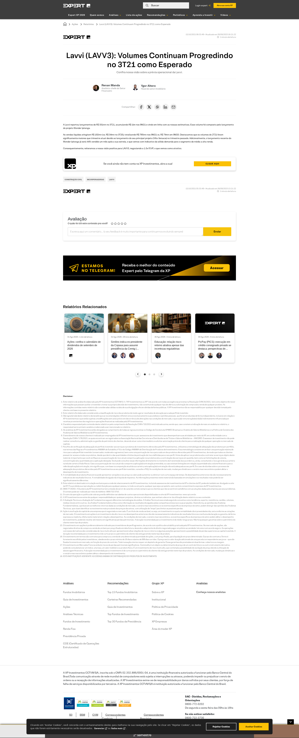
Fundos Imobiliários (74, 592)
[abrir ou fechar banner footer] (290, 722)
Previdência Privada (74, 636)
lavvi (111, 179)
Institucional (159, 599)
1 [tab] (144, 374)
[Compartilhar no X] (149, 107)
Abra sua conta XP (225, 5)
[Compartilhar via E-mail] (173, 107)
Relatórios (88, 24)
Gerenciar (99, 728)
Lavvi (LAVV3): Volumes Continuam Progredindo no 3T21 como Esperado (135, 24)
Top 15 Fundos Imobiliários (122, 592)
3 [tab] (154, 374)
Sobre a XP (158, 592)
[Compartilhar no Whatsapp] (157, 107)
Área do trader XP (162, 629)
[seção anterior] (138, 374)
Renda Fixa (69, 629)
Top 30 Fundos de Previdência (124, 621)
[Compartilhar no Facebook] (141, 107)
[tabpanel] (84, 338)
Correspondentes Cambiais (114, 716)
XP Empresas (159, 621)
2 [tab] (149, 374)
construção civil (73, 179)
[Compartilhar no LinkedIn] (165, 107)
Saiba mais (116, 728)
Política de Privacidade (165, 607)
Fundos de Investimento (76, 621)
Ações (75, 24)
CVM (95, 714)
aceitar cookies (253, 726)
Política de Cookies (163, 614)
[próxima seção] (161, 374)
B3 (70, 714)
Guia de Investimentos (75, 599)
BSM (82, 714)
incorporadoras (95, 179)
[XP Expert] (76, 5)
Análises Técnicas (73, 614)
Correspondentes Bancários (152, 716)
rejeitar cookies (221, 726)
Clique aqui (212, 164)
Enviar (217, 231)
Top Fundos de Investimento (123, 614)
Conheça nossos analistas (211, 592)
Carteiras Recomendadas (122, 599)
